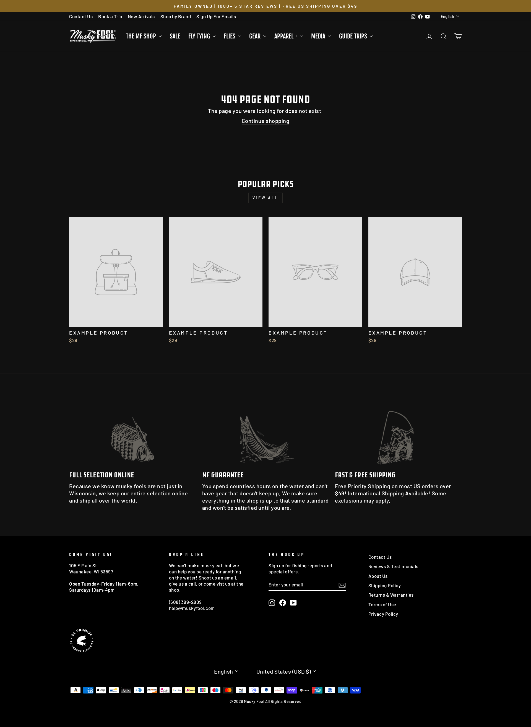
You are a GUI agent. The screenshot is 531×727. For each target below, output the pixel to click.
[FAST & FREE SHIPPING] (398, 430)
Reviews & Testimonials (393, 566)
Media (319, 36)
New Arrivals (141, 16)
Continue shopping (266, 120)
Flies (230, 36)
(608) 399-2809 (185, 602)
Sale (175, 36)
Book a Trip (110, 16)
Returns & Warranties (391, 594)
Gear (255, 36)
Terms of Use (382, 604)
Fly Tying (199, 36)
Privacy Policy (383, 614)
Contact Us (81, 16)
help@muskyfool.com (192, 608)
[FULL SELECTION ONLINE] (132, 430)
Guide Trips (353, 36)
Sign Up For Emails (216, 16)
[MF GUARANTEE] (265, 430)
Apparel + (286, 36)
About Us (378, 576)
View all (265, 197)
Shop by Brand (175, 16)
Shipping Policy (384, 585)
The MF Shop (141, 36)
